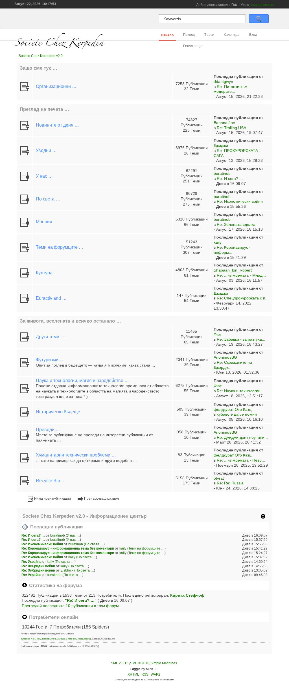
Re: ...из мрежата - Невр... (241, 460)
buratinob (222, 173)
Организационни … (56, 86)
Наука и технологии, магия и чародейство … (82, 380)
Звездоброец (84, 639)
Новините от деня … (57, 125)
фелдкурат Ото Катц (232, 409)
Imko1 (54, 639)
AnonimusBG (225, 357)
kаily (218, 242)
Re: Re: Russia (230, 483)
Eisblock (66, 570)
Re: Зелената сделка (236, 224)
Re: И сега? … (230, 179)
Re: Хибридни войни (38, 566)
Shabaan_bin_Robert (233, 270)
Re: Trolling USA (231, 128)
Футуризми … (50, 359)
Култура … (47, 272)
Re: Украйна (31, 562)
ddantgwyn (223, 82)
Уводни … (46, 150)
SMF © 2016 (139, 663)
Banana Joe (224, 123)
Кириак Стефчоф (187, 595)
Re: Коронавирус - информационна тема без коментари (67, 548)
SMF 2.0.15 (119, 663)
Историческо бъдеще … (61, 411)
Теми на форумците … (59, 247)
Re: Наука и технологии (238, 391)
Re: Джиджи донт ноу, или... (242, 437)
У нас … (44, 176)
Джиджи (221, 146)
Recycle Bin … (51, 480)
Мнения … (47, 221)
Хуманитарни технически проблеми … (76, 455)
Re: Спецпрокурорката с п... (243, 298)
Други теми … (50, 336)
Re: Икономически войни (240, 201)
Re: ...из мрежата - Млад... (241, 275)
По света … (48, 199)
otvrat (219, 478)
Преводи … (48, 429)
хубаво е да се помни (237, 414)
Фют (218, 334)
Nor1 (33, 639)
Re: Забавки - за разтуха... (241, 339)
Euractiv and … (51, 298)
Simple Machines (163, 663)
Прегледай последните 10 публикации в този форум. (71, 605)
